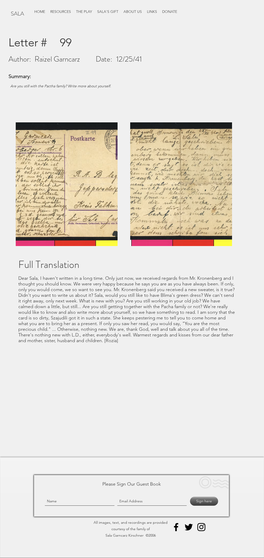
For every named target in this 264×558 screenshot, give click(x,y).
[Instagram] (201, 527)
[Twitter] (188, 527)
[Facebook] (176, 527)
